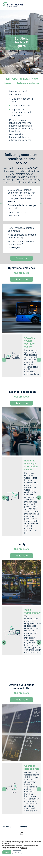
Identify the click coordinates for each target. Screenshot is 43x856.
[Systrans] (13, 5)
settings (24, 848)
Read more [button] (21, 279)
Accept (7, 852)
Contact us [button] (21, 258)
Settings (16, 852)
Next (39, 360)
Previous (4, 360)
